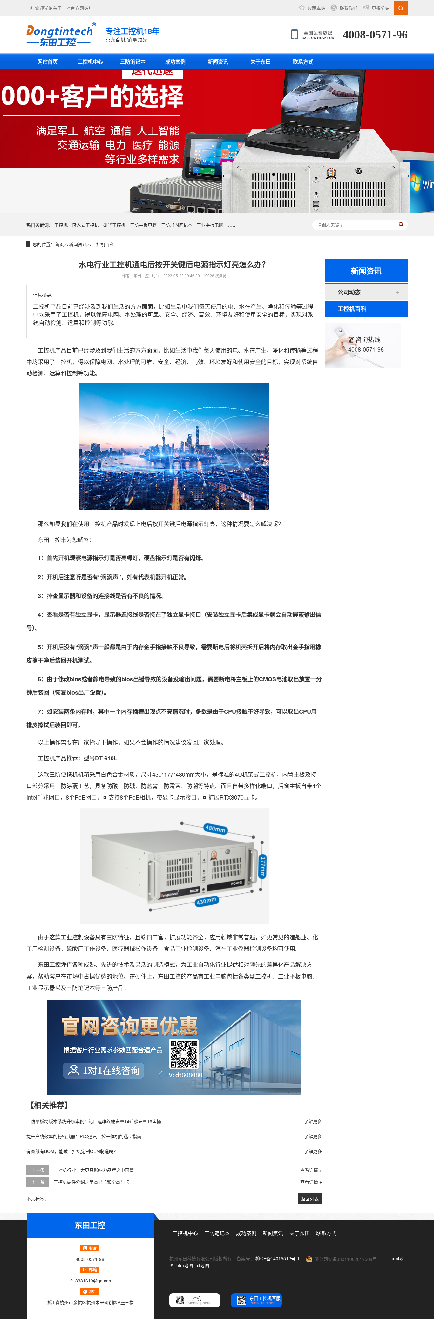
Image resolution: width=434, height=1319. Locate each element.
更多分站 (381, 8)
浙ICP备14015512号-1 (277, 1258)
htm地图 (184, 1265)
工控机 (61, 225)
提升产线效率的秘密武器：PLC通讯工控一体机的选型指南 (83, 1136)
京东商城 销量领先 (132, 34)
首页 (59, 244)
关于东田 (260, 61)
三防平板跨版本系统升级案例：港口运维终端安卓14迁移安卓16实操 (93, 1121)
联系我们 (348, 8)
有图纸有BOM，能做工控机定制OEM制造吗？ (72, 1151)
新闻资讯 (218, 61)
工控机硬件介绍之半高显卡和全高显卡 (91, 1181)
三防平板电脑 (143, 225)
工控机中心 (90, 61)
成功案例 (175, 61)
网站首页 (47, 61)
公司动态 (349, 292)
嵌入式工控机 (85, 225)
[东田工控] (61, 34)
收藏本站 (316, 8)
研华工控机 (114, 225)
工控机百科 (103, 244)
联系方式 (303, 61)
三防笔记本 (133, 61)
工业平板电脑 (210, 225)
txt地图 (202, 1265)
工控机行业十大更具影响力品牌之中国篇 (94, 1170)
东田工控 (62, 8)
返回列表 (310, 1198)
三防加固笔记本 (176, 225)
